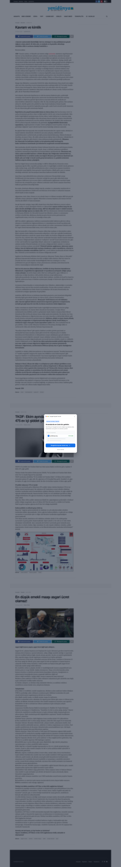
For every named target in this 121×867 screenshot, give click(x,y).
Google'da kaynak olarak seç (59, 445)
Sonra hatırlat (60, 449)
